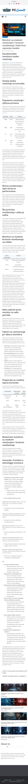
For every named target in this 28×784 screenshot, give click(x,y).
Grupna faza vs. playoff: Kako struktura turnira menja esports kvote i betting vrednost (12, 737)
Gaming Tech (5, 37)
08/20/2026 (4, 696)
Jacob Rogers (11, 50)
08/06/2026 (4, 739)
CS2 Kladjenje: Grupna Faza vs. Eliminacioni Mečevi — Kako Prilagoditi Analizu (13, 708)
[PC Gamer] (2, 16)
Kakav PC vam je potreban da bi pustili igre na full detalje (15, 672)
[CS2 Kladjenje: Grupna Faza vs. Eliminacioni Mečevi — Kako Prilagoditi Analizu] (14, 702)
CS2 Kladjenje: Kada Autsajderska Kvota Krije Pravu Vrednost (12, 694)
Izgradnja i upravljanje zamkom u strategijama (14, 676)
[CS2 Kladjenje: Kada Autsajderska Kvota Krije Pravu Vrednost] (14, 687)
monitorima (12, 62)
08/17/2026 (4, 711)
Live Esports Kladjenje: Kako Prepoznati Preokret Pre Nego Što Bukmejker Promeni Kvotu (14, 723)
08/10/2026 (4, 725)
